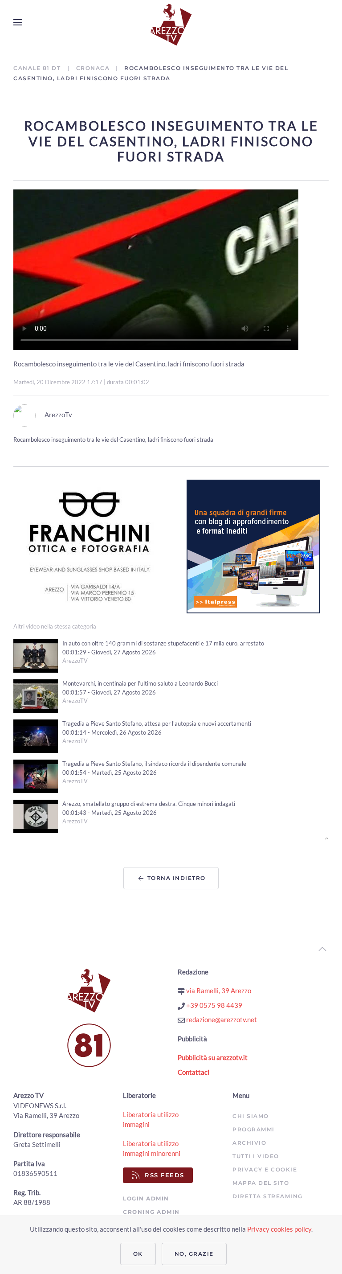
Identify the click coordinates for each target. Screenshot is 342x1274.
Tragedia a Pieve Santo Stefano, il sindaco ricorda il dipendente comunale (154, 763)
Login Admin (146, 1198)
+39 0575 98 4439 (213, 1005)
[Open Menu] (17, 22)
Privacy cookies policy (279, 1229)
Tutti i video (255, 1156)
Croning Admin (151, 1211)
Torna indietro (175, 878)
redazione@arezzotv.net (221, 1019)
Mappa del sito (260, 1182)
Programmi (253, 1129)
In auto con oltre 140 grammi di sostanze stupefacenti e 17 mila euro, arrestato (163, 643)
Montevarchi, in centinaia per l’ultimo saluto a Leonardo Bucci (140, 683)
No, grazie (194, 1253)
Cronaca (93, 68)
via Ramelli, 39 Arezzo (218, 990)
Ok (138, 1253)
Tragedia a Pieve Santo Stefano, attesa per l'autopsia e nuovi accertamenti (156, 723)
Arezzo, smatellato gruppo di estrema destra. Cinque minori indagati (148, 803)
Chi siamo (250, 1116)
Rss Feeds (164, 1175)
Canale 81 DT (38, 68)
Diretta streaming (267, 1196)
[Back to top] (322, 949)
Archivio (249, 1142)
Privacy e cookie (264, 1169)
